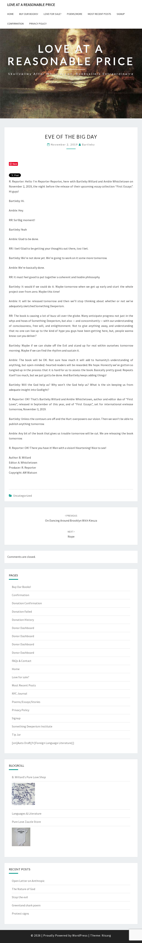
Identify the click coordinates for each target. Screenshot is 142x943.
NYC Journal (19, 693)
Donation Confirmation (27, 603)
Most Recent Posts (99, 14)
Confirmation (15, 23)
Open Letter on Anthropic (28, 881)
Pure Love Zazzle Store (26, 822)
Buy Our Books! (28, 14)
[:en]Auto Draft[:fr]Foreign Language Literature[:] (43, 743)
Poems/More (74, 14)
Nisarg (106, 935)
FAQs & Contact (21, 661)
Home (10, 14)
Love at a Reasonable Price (31, 4)
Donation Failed (22, 611)
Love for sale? (52, 14)
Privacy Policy (38, 23)
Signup (121, 14)
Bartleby (88, 144)
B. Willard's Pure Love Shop (29, 777)
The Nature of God (23, 889)
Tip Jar (16, 734)
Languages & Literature (26, 813)
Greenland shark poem (26, 905)
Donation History (23, 620)
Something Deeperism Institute (32, 726)
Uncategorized (22, 495)
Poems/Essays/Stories (26, 702)
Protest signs (20, 913)
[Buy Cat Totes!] (23, 795)
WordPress (80, 935)
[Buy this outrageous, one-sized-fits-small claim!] (21, 838)
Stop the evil (20, 897)
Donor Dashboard (23, 628)
